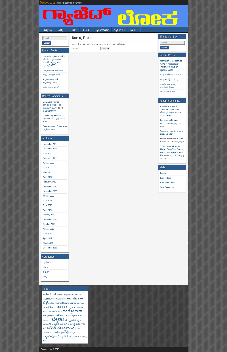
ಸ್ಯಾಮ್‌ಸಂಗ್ (65, 336)
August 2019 (48, 229)
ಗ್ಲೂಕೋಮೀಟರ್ (49, 129)
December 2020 (50, 186)
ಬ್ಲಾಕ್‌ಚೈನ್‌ (180, 141)
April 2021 (47, 177)
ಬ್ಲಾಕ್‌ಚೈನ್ (63, 324)
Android (50, 294)
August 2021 (48, 163)
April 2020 (47, 210)
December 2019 (50, 219)
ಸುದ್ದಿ (60, 29)
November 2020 (50, 191)
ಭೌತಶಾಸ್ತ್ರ (71, 324)
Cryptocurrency (50, 299)
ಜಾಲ (80, 316)
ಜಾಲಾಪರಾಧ (47, 320)
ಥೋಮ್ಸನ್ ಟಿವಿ (48, 324)
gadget (51, 303)
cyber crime (61, 299)
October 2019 (49, 224)
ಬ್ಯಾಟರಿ (56, 324)
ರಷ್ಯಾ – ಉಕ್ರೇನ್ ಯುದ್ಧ (51, 75)
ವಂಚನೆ (54, 332)
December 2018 (50, 248)
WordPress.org (167, 187)
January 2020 (49, 215)
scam (82, 303)
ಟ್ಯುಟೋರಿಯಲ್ (102, 29)
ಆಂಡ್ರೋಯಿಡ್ (72, 311)
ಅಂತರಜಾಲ (55, 311)
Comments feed (167, 182)
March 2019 (48, 243)
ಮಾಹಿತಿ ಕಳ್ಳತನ (80, 324)
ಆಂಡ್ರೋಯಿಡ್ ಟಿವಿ (49, 316)
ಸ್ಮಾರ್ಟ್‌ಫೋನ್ (51, 336)
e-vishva (73, 298)
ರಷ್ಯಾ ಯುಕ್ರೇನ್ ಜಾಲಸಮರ (53, 70)
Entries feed (165, 178)
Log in (163, 173)
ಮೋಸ (77, 328)
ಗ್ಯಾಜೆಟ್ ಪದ (119, 29)
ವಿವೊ (66, 332)
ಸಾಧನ (73, 332)
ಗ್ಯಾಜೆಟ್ (74, 316)
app (67, 295)
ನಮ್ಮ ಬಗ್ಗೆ (47, 29)
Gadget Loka (47, 2)
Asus (71, 295)
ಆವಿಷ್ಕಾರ (60, 315)
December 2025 (50, 144)
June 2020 (47, 205)
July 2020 (47, 200)
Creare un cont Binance (53, 126)
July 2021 (47, 167)
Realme (65, 303)
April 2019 (47, 238)
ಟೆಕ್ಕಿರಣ (58, 319)
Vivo (45, 312)
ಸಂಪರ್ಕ (134, 29)
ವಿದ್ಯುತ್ (61, 332)
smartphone (49, 307)
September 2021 (50, 158)
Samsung (74, 303)
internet (58, 303)
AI (44, 295)
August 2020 (48, 196)
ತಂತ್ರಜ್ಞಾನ (69, 320)
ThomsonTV (78, 307)
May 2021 (47, 172)
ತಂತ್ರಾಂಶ (77, 320)
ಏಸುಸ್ (68, 316)
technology (64, 307)
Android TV (60, 295)
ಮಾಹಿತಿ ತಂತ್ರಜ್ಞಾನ (58, 327)
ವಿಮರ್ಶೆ (73, 29)
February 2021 (49, 182)
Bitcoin (77, 295)
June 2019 (47, 233)
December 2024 (50, 149)
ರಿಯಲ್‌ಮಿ (47, 332)
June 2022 (47, 153)
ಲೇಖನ (86, 29)
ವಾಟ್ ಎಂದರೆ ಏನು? (51, 87)
